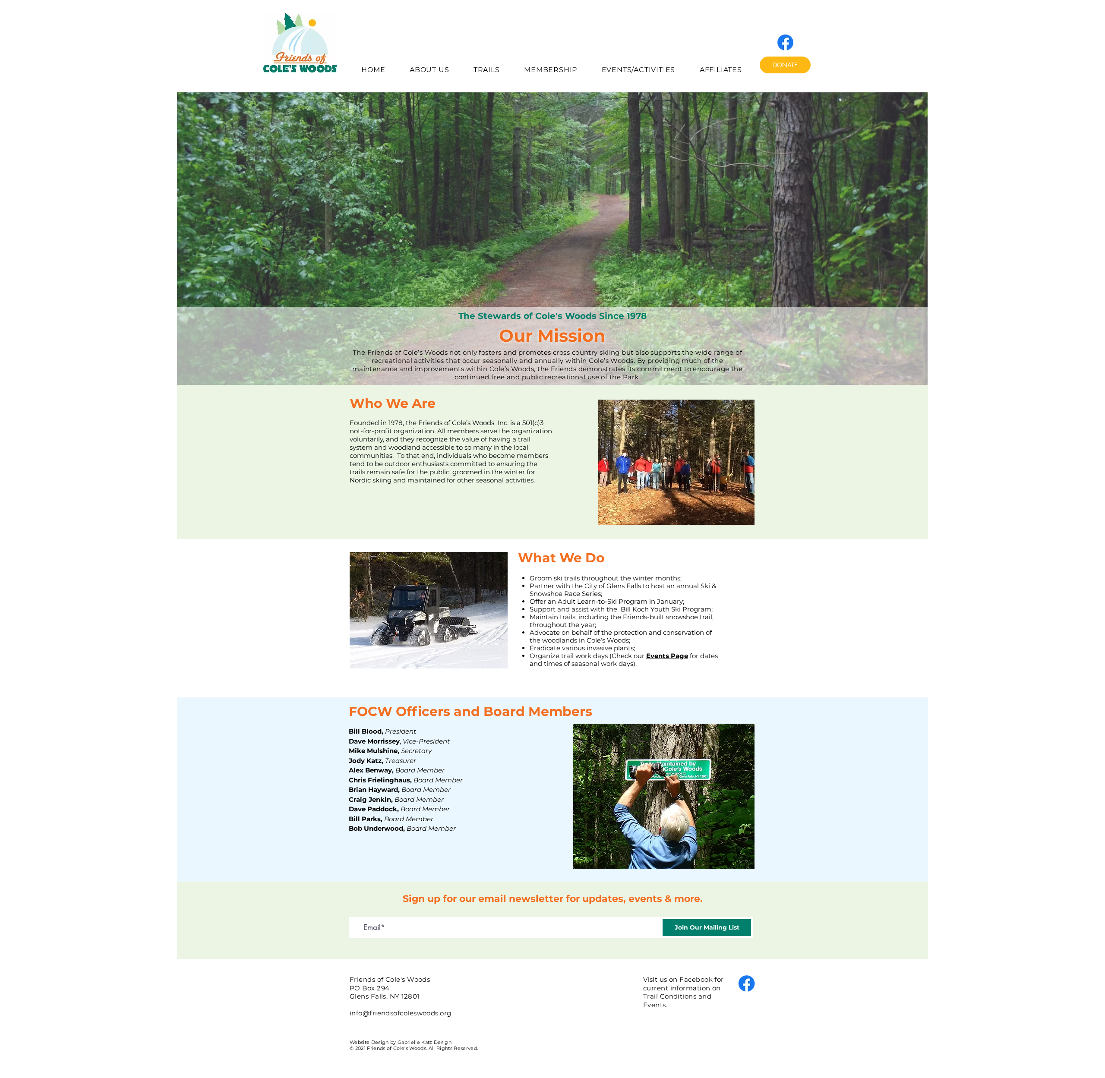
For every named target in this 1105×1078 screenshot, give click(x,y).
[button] (429, 69)
